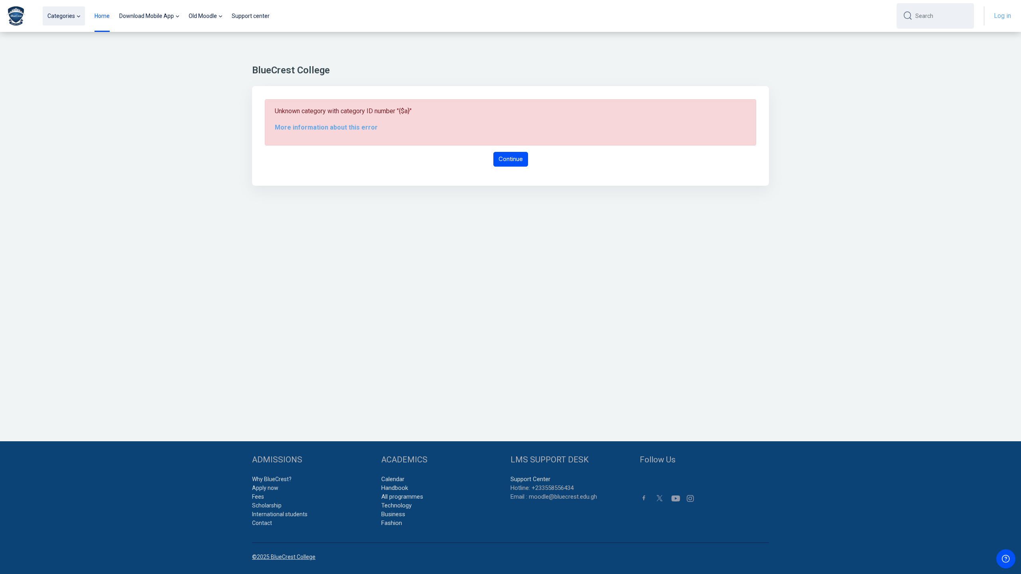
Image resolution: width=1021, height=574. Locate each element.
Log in (1002, 16)
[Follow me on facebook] (644, 498)
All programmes (402, 496)
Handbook (394, 487)
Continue (511, 159)
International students (279, 514)
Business (393, 514)
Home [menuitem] (102, 16)
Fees (258, 496)
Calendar (392, 479)
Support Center (530, 479)
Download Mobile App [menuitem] (146, 16)
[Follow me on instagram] (691, 499)
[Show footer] (1005, 558)
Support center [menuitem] (251, 16)
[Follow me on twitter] (660, 498)
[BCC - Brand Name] (16, 16)
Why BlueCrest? (272, 479)
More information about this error (326, 127)
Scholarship (267, 505)
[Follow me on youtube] (675, 499)
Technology (396, 505)
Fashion (391, 523)
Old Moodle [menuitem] (203, 16)
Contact (262, 523)
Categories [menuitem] (61, 16)
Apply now (265, 488)
